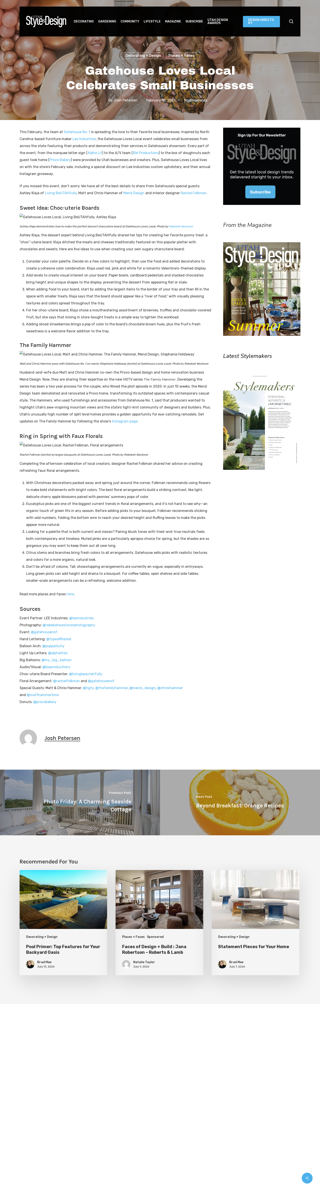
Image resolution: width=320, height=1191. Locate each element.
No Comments (195, 100)
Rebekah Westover (181, 226)
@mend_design (143, 688)
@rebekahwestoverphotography (69, 625)
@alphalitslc (58, 653)
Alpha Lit (95, 153)
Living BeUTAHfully (61, 193)
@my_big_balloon (57, 660)
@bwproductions (56, 667)
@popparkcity (53, 646)
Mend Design (134, 193)
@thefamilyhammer (111, 688)
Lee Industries (84, 139)
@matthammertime (43, 695)
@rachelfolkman (66, 681)
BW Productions (146, 153)
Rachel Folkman (193, 193)
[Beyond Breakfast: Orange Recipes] (240, 802)
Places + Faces (181, 55)
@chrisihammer (170, 688)
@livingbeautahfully (85, 674)
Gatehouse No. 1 (77, 132)
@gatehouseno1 (44, 632)
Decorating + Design (143, 55)
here (70, 594)
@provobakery (44, 702)
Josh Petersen (125, 100)
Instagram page (125, 421)
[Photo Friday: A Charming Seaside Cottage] (80, 802)
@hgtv (88, 688)
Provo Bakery (60, 160)
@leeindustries (81, 618)
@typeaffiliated (58, 639)
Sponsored (155, 937)
